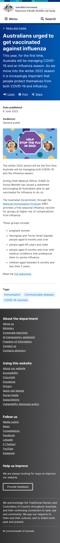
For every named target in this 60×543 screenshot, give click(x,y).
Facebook (9, 435)
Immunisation (12, 294)
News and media (16, 28)
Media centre (11, 422)
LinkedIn (8, 439)
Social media (10, 395)
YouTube (8, 448)
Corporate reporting (15, 332)
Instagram (9, 453)
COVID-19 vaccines (16, 300)
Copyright (9, 377)
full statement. (23, 273)
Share (39, 94)
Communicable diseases (39, 294)
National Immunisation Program (22, 203)
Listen (11, 94)
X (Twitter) (9, 444)
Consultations (11, 430)
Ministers (8, 328)
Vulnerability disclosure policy (21, 404)
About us (8, 323)
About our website (14, 368)
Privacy (7, 386)
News (6, 426)
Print (25, 94)
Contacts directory (14, 350)
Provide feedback (18, 486)
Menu (12, 19)
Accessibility (10, 372)
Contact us (9, 346)
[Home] (30, 8)
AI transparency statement (19, 337)
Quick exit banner (13, 390)
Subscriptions (11, 399)
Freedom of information (17, 341)
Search (50, 19)
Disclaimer (9, 381)
